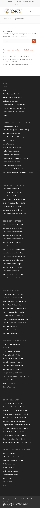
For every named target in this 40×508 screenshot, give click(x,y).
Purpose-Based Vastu (10, 126)
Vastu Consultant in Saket (11, 246)
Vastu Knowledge (9, 453)
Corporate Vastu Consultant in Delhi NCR (16, 425)
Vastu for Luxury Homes (11, 333)
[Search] (29, 11)
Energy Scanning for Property (13, 373)
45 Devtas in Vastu (9, 464)
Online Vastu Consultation (12, 344)
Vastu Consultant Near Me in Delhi (14, 214)
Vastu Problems (8, 140)
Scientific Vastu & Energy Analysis (14, 105)
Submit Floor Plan (28, 1)
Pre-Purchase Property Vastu (13, 358)
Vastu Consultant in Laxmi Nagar (14, 257)
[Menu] (34, 11)
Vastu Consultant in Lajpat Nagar (14, 249)
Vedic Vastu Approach (10, 101)
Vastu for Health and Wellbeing (13, 137)
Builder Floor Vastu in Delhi (12, 305)
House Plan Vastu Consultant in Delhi (15, 319)
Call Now (9, 1)
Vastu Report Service (10, 380)
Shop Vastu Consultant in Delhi (13, 407)
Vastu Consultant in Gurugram (13, 267)
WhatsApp (18, 1)
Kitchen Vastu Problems (11, 151)
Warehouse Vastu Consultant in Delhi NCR (17, 442)
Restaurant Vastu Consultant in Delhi (15, 428)
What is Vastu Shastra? (11, 457)
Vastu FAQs (7, 478)
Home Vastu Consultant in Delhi (13, 294)
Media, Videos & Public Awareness (14, 112)
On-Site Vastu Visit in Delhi (12, 206)
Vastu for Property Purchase (12, 362)
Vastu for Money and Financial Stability (16, 130)
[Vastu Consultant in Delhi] (16, 11)
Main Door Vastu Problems (12, 147)
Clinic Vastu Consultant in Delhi (13, 432)
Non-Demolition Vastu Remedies (14, 169)
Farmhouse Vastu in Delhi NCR (13, 316)
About (5, 90)
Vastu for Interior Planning (12, 369)
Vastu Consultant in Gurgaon (12, 264)
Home (5, 87)
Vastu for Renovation (10, 326)
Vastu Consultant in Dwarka (12, 232)
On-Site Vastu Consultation (12, 348)
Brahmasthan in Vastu (10, 471)
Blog (4, 485)
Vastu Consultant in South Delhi (13, 224)
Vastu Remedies (8, 144)
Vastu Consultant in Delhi (11, 189)
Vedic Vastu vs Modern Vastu (13, 460)
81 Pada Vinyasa (8, 468)
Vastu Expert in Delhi (10, 196)
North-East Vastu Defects (11, 162)
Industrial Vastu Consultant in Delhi (15, 417)
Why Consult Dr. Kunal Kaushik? (13, 97)
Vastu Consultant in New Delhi (13, 228)
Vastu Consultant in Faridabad (13, 278)
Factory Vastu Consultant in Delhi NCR (15, 414)
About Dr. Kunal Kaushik (11, 94)
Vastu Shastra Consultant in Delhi (14, 199)
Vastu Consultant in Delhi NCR (13, 210)
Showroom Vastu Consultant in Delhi (15, 410)
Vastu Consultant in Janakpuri (13, 242)
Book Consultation (20, 5)
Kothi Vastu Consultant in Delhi (13, 312)
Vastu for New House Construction (14, 323)
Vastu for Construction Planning (13, 366)
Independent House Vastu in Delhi (14, 308)
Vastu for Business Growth (12, 133)
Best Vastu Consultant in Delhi (13, 192)
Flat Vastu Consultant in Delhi (13, 298)
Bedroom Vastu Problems (11, 155)
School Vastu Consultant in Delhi (14, 439)
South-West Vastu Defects (12, 165)
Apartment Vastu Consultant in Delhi (15, 301)
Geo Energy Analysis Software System (16, 376)
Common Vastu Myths (10, 475)
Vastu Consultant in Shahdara (13, 260)
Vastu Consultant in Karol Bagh (13, 253)
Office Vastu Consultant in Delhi (13, 403)
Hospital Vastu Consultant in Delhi (14, 435)
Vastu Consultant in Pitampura (13, 239)
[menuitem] (9, 1)
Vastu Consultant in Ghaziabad (13, 274)
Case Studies (7, 482)
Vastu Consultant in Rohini (12, 235)
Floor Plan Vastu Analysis (11, 351)
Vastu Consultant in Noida (11, 271)
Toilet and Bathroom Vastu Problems (15, 158)
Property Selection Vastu (11, 355)
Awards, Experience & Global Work (14, 108)
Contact (5, 115)
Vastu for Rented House (11, 330)
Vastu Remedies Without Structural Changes (18, 172)
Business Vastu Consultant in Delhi (14, 421)
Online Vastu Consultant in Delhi (14, 203)
